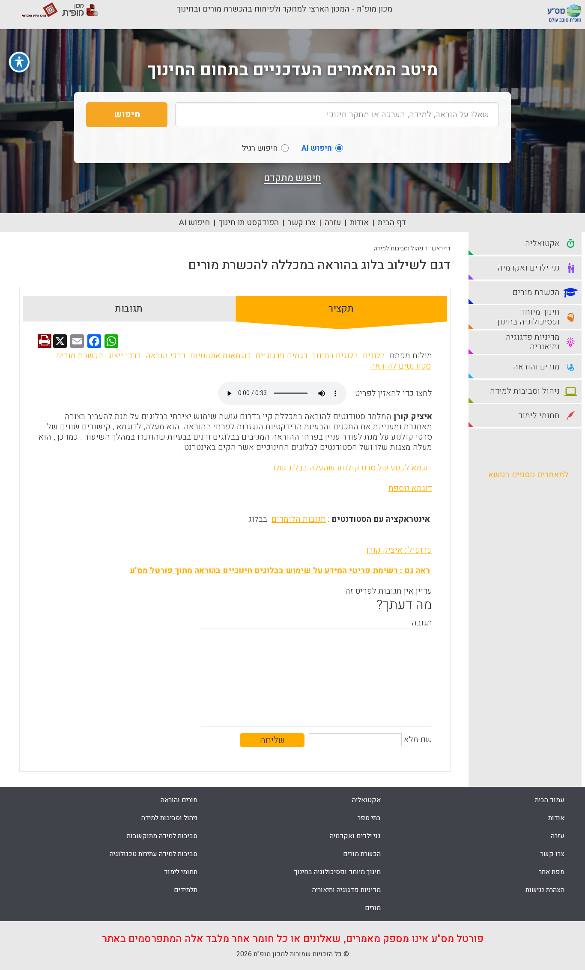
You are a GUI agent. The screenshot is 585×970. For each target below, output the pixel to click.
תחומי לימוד (180, 872)
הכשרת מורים (79, 356)
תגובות (129, 308)
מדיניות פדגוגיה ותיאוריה (346, 890)
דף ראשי (440, 248)
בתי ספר (369, 818)
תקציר (341, 308)
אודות (359, 223)
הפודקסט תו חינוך (249, 223)
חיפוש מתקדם (292, 178)
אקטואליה (366, 800)
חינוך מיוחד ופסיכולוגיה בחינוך (337, 872)
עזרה (333, 223)
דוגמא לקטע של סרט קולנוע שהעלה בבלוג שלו (352, 468)
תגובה (422, 623)
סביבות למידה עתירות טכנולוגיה (153, 854)
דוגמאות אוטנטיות (220, 356)
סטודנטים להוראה (400, 366)
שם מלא (418, 740)
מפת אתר (551, 872)
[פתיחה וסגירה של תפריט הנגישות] (19, 62)
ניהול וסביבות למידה (398, 248)
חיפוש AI (194, 223)
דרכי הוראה (165, 356)
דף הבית (392, 223)
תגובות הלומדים (299, 519)
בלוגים (374, 356)
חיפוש (127, 114)
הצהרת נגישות (544, 890)
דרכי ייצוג (124, 356)
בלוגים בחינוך (335, 356)
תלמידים (185, 890)
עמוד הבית (549, 800)
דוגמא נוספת (410, 488)
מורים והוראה (179, 800)
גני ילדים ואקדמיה (355, 836)
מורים (373, 908)
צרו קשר (302, 223)
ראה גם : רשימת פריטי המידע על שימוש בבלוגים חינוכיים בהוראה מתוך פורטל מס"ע (281, 571)
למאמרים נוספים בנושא (528, 475)
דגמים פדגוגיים (281, 356)
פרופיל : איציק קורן (399, 550)
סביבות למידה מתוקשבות (162, 836)
